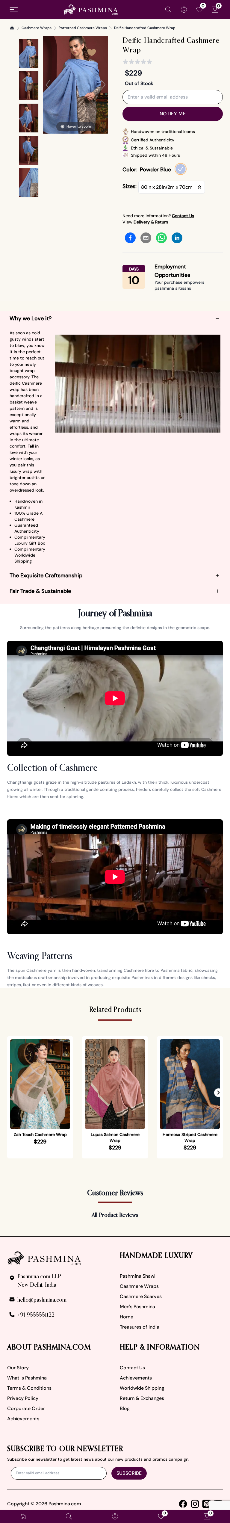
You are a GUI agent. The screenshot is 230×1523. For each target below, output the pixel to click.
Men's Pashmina (137, 1306)
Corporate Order (26, 1408)
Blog (125, 1408)
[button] (218, 1092)
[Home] (12, 27)
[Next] (103, 84)
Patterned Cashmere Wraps (83, 27)
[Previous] (48, 84)
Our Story (18, 1368)
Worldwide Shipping (142, 1388)
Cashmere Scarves (141, 1296)
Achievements (23, 1418)
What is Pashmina (27, 1378)
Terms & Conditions (29, 1388)
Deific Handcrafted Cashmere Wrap (144, 27)
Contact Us (132, 1368)
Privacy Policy (22, 1398)
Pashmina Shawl (137, 1276)
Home (126, 1317)
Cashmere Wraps (37, 27)
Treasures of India (139, 1327)
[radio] (180, 169)
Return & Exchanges (142, 1398)
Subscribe (129, 1473)
